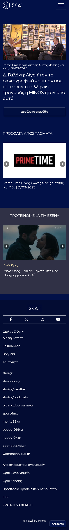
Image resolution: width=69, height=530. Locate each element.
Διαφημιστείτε (13, 338)
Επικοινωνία (11, 346)
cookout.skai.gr (14, 445)
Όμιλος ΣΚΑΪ (12, 331)
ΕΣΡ (5, 497)
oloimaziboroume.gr (18, 405)
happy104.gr (12, 437)
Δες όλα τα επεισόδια (34, 111)
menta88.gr (11, 421)
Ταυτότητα (11, 362)
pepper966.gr (13, 429)
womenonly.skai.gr (16, 453)
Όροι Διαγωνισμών (16, 473)
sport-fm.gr (11, 413)
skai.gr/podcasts (15, 397)
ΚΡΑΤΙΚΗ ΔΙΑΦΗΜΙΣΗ (18, 505)
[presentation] (6, 164)
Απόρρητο (58, 524)
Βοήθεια (9, 354)
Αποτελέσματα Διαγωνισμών (24, 464)
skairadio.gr (12, 381)
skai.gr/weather (14, 389)
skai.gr (8, 373)
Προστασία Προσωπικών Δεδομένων (30, 489)
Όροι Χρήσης (12, 481)
